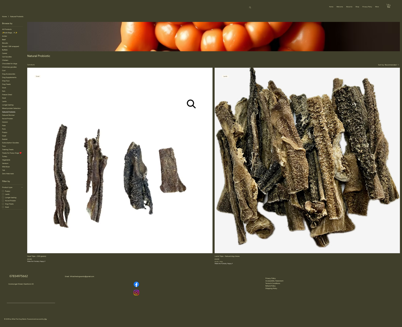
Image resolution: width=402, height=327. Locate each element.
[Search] (250, 7)
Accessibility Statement (274, 281)
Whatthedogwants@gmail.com (82, 276)
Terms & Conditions (272, 283)
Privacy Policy (270, 278)
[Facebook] (136, 284)
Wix (45, 319)
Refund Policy (270, 286)
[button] (389, 6)
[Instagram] (136, 292)
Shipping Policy (271, 288)
